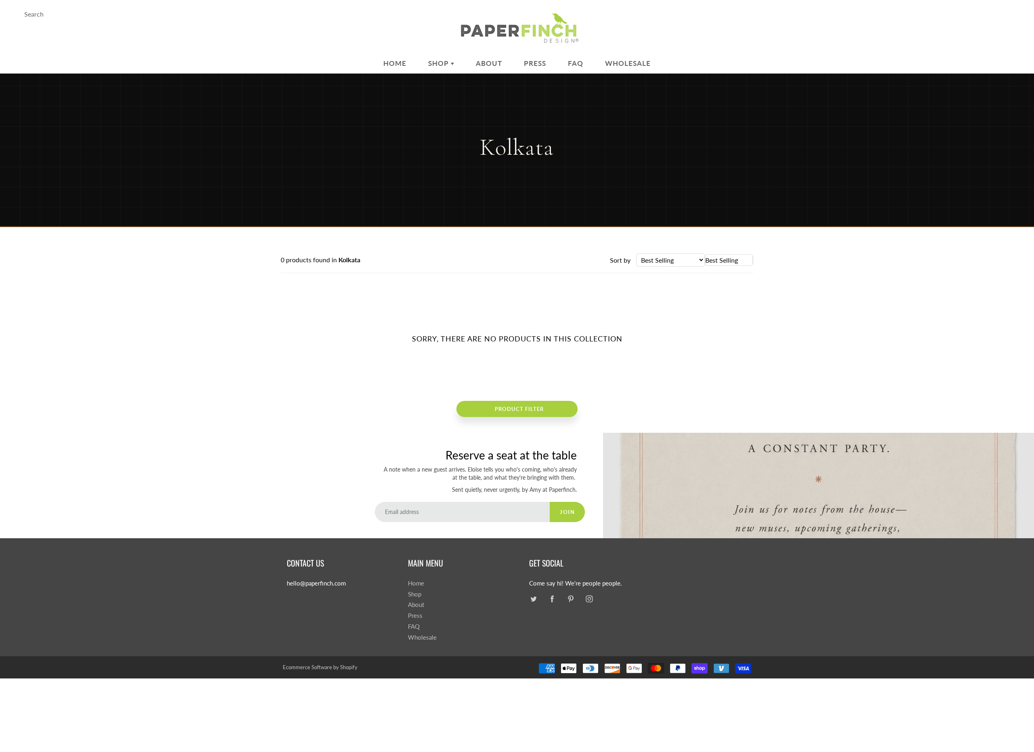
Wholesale (628, 63)
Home (394, 63)
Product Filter (519, 409)
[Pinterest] (570, 599)
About (489, 63)
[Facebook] (552, 599)
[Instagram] (589, 599)
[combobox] (729, 260)
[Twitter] (533, 599)
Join (567, 512)
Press (535, 63)
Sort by (620, 260)
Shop (439, 63)
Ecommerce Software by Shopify (320, 667)
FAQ (575, 63)
